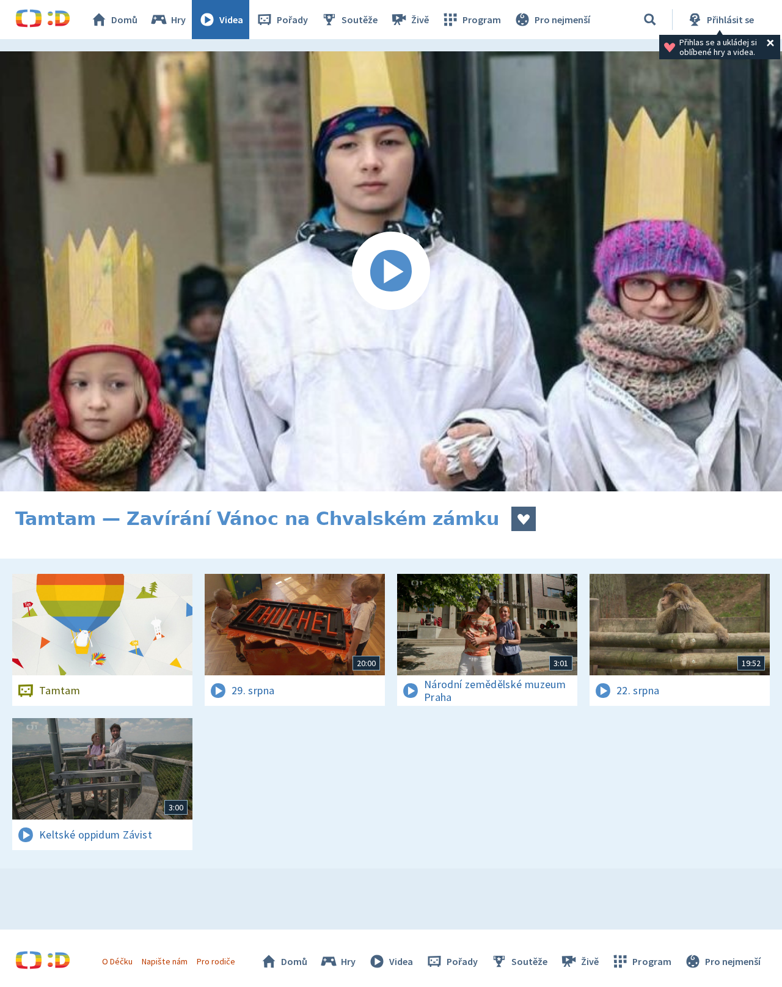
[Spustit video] (391, 271)
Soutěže (360, 19)
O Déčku (117, 961)
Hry (178, 19)
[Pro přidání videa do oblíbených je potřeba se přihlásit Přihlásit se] (523, 519)
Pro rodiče (216, 961)
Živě (420, 19)
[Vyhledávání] (650, 19)
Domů (124, 19)
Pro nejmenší (562, 19)
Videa (231, 19)
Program (481, 19)
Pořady (292, 19)
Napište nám (164, 961)
